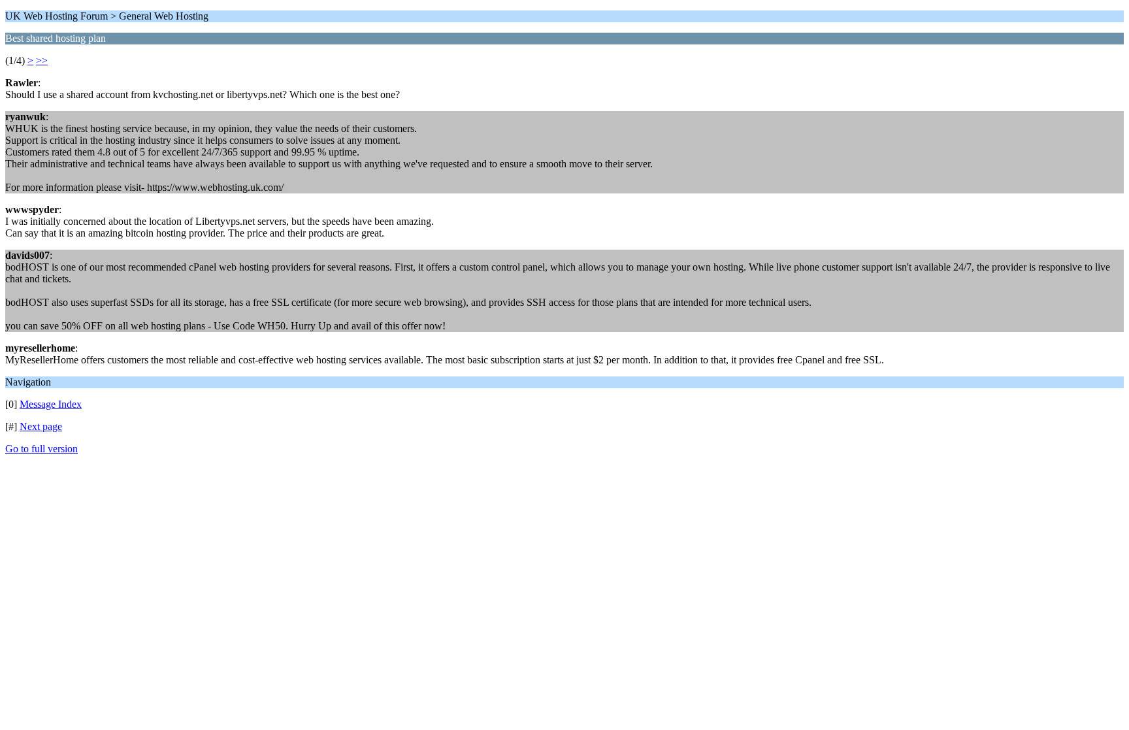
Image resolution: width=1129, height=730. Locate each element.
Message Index (51, 404)
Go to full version (41, 448)
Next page (41, 426)
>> (42, 60)
